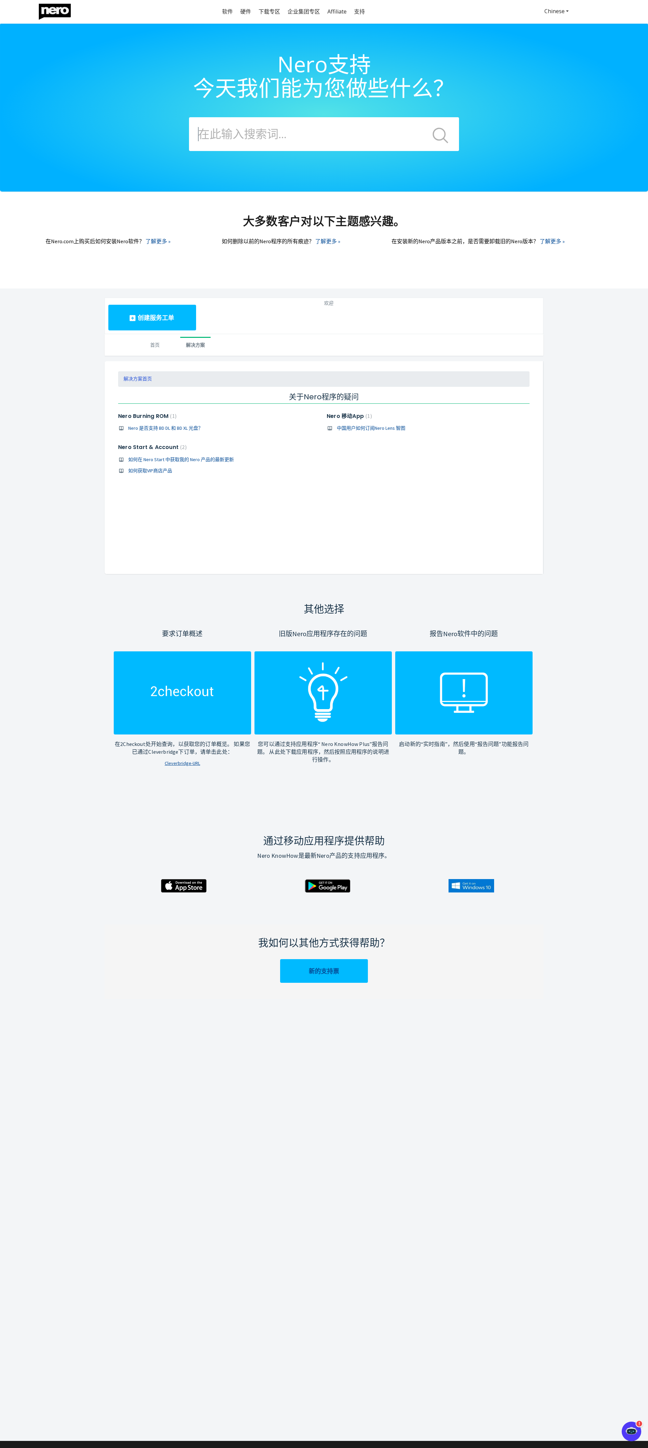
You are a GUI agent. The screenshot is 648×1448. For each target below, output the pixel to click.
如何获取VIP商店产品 (150, 471)
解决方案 (195, 345)
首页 (155, 345)
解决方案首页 (138, 379)
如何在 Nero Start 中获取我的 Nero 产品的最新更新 (181, 459)
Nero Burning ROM (146, 416)
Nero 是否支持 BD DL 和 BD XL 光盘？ (165, 428)
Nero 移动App (348, 416)
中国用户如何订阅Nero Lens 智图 (371, 428)
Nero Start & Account (151, 447)
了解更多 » (157, 241)
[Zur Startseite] (59, 10)
